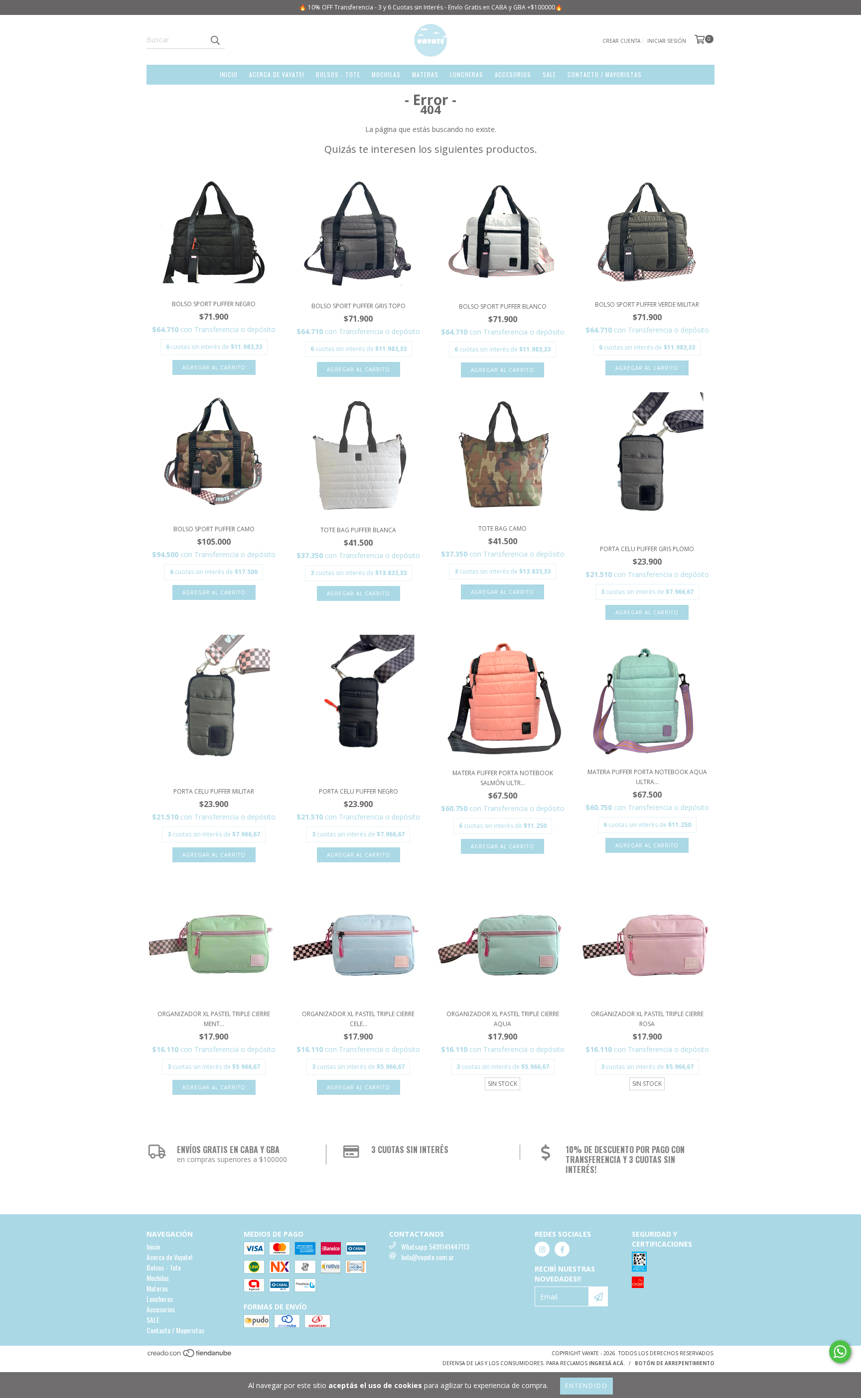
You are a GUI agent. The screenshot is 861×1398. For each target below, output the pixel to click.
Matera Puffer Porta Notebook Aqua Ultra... (647, 777)
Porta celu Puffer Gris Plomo (647, 549)
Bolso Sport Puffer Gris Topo (358, 306)
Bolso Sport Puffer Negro (214, 304)
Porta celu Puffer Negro (358, 791)
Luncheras (466, 74)
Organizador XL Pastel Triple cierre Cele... (358, 1019)
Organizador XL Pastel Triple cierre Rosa (647, 1019)
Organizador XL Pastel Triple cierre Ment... (213, 1019)
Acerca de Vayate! (276, 74)
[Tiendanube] (190, 1356)
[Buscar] (215, 40)
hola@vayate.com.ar (427, 1257)
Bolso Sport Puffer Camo (214, 529)
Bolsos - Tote (338, 74)
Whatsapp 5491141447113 (435, 1246)
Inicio (229, 74)
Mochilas (386, 74)
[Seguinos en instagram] (542, 1249)
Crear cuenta (621, 40)
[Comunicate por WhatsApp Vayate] (840, 1351)
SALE (549, 74)
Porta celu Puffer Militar (213, 791)
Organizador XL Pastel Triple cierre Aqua (502, 1019)
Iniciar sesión (666, 40)
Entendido (586, 1386)
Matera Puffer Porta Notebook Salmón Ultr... (502, 778)
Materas (425, 74)
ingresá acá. (607, 1363)
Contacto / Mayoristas (605, 74)
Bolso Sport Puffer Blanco (503, 306)
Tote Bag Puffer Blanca (358, 530)
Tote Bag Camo (502, 528)
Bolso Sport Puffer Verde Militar (647, 304)
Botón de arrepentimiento (675, 1363)
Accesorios (513, 74)
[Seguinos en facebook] (562, 1249)
